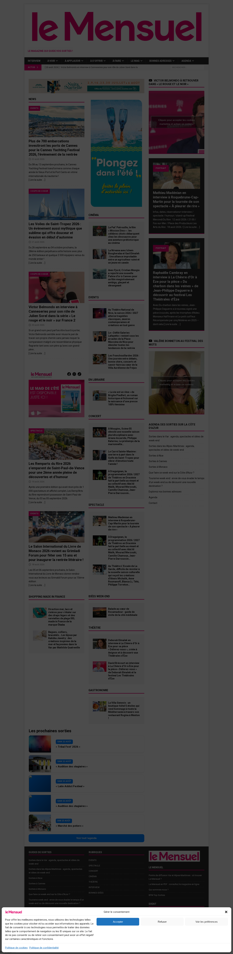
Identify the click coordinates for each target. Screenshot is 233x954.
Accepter (118, 921)
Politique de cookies (16, 947)
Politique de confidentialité (44, 947)
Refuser (162, 921)
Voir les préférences (206, 921)
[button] (226, 912)
